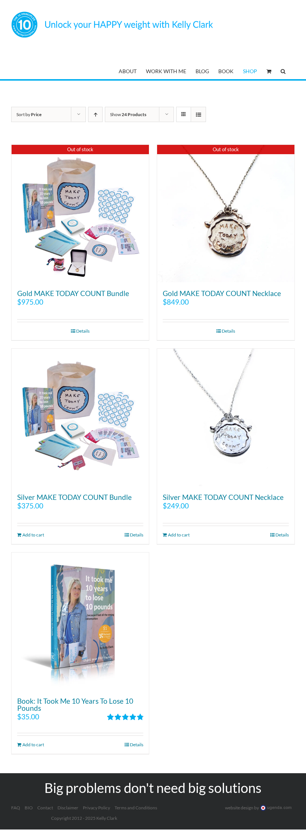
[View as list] (198, 114)
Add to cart (33, 535)
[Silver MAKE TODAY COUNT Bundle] (80, 417)
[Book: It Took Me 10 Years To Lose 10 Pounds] (80, 621)
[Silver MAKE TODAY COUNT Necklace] (225, 417)
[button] (283, 70)
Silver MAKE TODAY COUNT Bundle (74, 497)
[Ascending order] (95, 114)
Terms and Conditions (136, 807)
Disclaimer (67, 807)
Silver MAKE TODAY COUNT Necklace (223, 497)
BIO (29, 807)
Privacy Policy (96, 807)
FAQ (15, 807)
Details (83, 331)
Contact (45, 807)
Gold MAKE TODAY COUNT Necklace (222, 293)
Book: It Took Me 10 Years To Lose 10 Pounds (75, 704)
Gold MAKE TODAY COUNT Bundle (73, 293)
